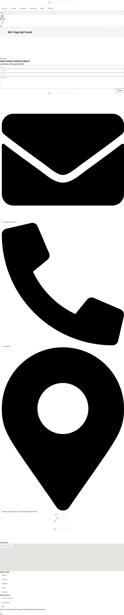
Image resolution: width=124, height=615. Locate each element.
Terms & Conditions (7, 598)
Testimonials (33, 8)
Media (42, 8)
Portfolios (13, 8)
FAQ (3, 606)
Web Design (39, 609)
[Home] (106, 31)
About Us (4, 8)
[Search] (123, 12)
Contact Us (50, 8)
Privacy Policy (6, 602)
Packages (23, 8)
